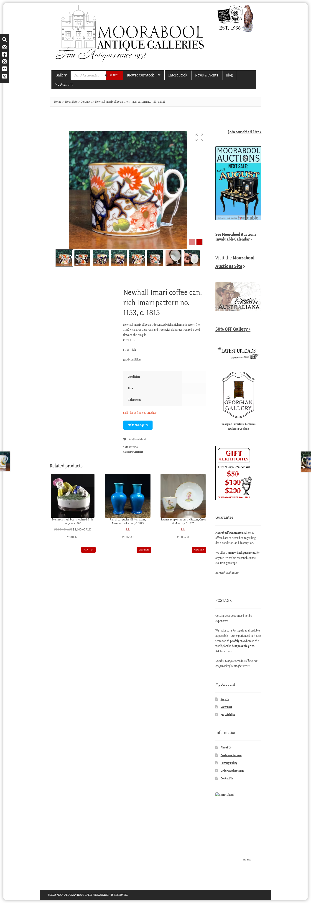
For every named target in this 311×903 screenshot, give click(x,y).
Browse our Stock (140, 75)
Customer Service (231, 755)
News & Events (206, 75)
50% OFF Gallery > (232, 329)
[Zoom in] (199, 242)
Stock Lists (71, 101)
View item (88, 549)
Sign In (225, 699)
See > (235, 237)
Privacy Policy (229, 763)
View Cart (226, 707)
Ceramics (86, 101)
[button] (199, 137)
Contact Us (227, 778)
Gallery (61, 75)
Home (57, 101)
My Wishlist (228, 714)
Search (115, 75)
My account (64, 84)
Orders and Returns (232, 770)
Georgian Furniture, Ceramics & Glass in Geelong (238, 426)
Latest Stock (177, 75)
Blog (229, 75)
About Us (226, 747)
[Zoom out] (192, 242)
